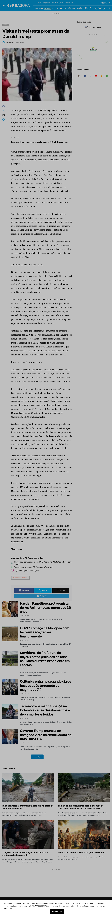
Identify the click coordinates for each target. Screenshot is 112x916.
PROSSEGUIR (57, 912)
